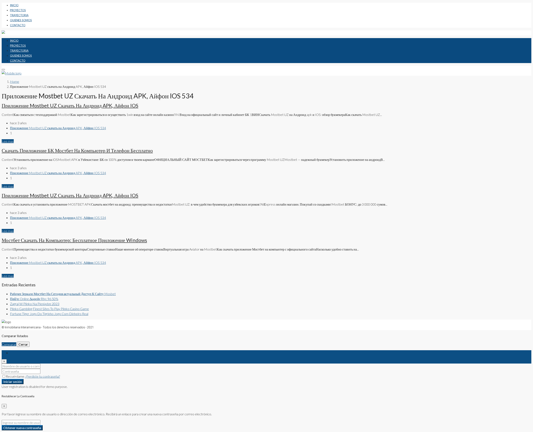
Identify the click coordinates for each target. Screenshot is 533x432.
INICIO (14, 5)
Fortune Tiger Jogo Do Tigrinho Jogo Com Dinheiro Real (49, 314)
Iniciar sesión (12, 382)
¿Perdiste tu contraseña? (42, 376)
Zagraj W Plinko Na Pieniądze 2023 (34, 304)
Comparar (9, 344)
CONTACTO (17, 25)
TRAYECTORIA (19, 15)
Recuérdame (15, 376)
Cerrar (23, 344)
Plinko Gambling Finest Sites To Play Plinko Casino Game (49, 309)
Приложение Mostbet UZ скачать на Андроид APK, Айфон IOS (70, 105)
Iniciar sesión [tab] (19, 353)
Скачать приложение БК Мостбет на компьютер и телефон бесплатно (77, 150)
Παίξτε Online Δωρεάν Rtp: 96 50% (34, 299)
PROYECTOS (18, 10)
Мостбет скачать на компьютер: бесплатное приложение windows (74, 240)
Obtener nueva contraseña (22, 428)
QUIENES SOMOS (21, 20)
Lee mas (8, 141)
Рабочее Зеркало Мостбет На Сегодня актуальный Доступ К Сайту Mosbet (63, 294)
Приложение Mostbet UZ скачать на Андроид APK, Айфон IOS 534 (58, 128)
